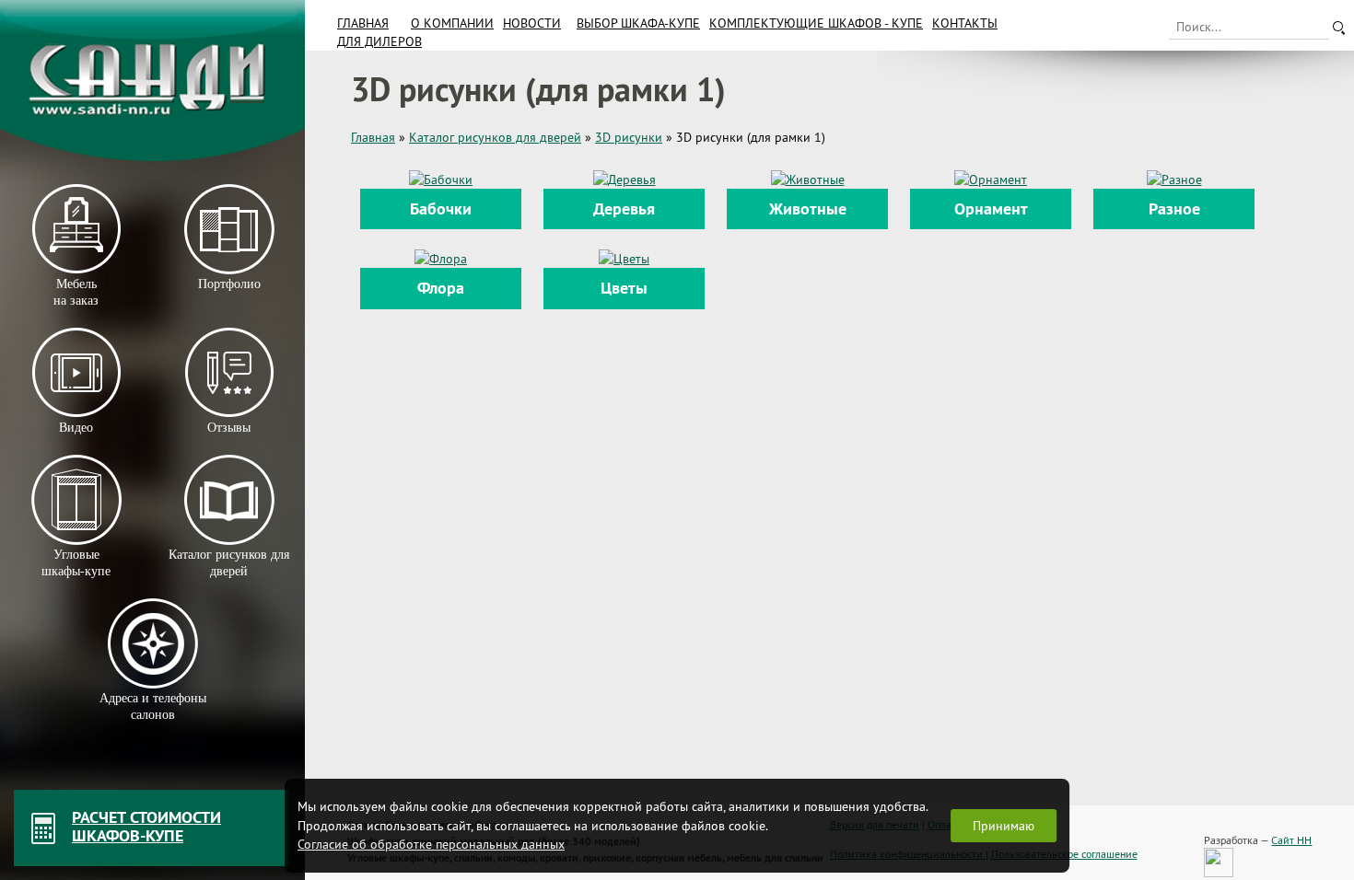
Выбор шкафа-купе (638, 23)
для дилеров (379, 41)
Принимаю (1003, 825)
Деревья (624, 208)
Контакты (965, 23)
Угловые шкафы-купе (76, 563)
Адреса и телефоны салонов (152, 706)
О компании (452, 23)
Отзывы (229, 427)
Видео (76, 427)
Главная (363, 23)
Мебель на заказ (76, 292)
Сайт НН (1291, 840)
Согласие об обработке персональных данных (431, 844)
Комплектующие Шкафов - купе (816, 23)
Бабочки (441, 208)
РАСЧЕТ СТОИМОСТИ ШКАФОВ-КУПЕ (146, 826)
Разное (1174, 208)
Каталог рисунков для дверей (229, 563)
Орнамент (991, 208)
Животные (807, 208)
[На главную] (152, 80)
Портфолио (228, 284)
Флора (440, 287)
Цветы (624, 287)
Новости (532, 23)
